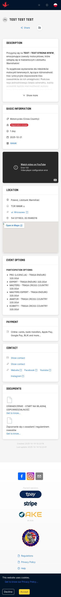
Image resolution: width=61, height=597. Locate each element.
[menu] (38, 5)
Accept (24, 591)
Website (15, 370)
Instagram (16, 376)
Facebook (29, 370)
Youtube (44, 370)
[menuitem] (39, 5)
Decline (8, 591)
